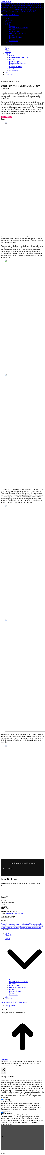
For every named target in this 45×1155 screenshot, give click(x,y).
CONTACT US (6, 868)
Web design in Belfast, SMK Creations (13, 1002)
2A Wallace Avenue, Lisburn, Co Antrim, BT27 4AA (18, 11)
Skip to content (6, 2)
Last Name (5, 1118)
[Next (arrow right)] (4, 1153)
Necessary (6, 1100)
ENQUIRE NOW (7, 117)
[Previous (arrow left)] (2, 1153)
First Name (5, 1115)
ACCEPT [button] (19, 1066)
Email (3, 889)
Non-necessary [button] (6, 1111)
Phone (3, 1122)
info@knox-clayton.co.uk (23, 9)
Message (4, 1129)
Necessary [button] (4, 1097)
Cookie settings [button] (8, 1066)
